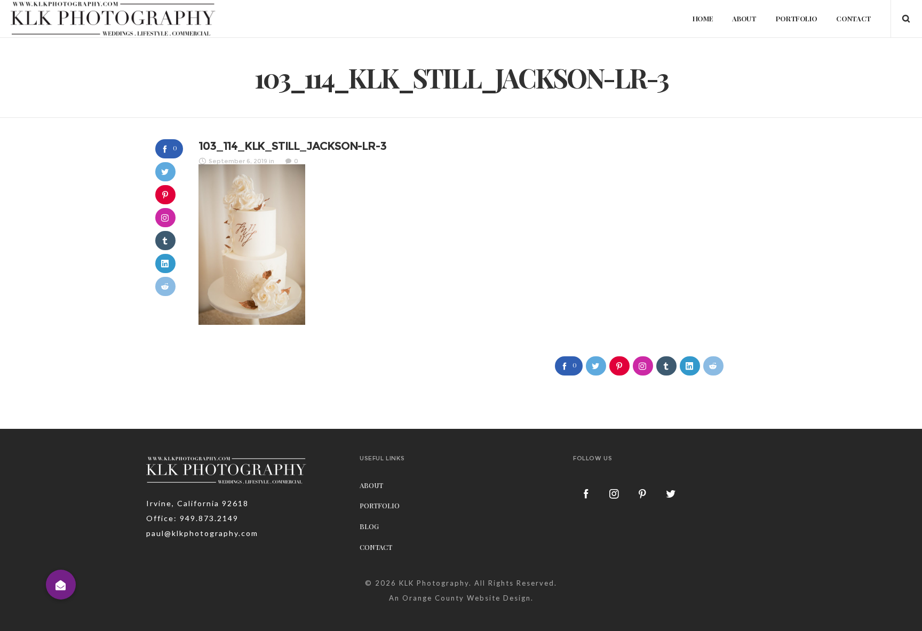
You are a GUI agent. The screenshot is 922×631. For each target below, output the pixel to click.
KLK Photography (434, 583)
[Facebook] (586, 493)
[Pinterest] (643, 493)
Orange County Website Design (466, 598)
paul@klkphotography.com (202, 533)
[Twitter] (671, 493)
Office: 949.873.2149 (192, 518)
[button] (61, 585)
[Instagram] (614, 493)
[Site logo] (113, 18)
